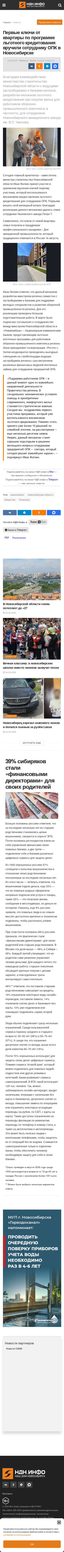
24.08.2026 (10, 672)
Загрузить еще (32, 742)
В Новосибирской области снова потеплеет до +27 (26, 606)
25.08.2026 (10, 612)
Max (51, 471)
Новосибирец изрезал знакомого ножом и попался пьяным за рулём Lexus (31, 725)
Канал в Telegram (17, 529)
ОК (32, 1544)
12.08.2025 (12, 60)
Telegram (53, 479)
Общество (10, 499)
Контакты (7, 1493)
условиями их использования (17, 1534)
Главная (7, 22)
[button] (59, 1522)
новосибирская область (40, 494)
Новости (17, 22)
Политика (24, 499)
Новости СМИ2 (14, 1348)
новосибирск (17, 494)
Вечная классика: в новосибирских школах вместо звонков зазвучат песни (31, 665)
